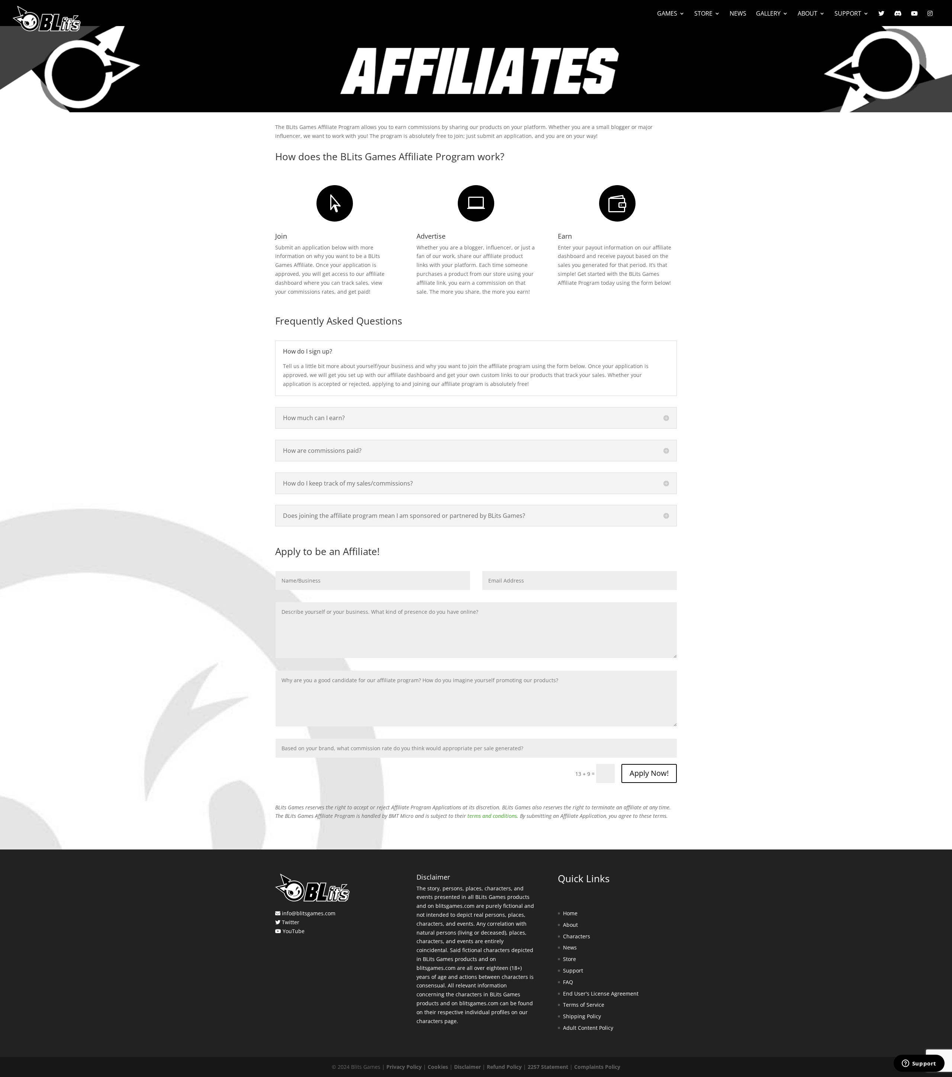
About (807, 14)
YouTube (294, 931)
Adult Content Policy (588, 1027)
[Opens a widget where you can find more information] (919, 1064)
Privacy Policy (404, 1066)
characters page (436, 1021)
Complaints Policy (597, 1066)
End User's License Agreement (601, 993)
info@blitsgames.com (308, 913)
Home (570, 913)
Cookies (438, 1066)
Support (847, 14)
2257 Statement (548, 1066)
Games (667, 14)
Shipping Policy (582, 1016)
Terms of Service (583, 1004)
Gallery (768, 14)
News (738, 14)
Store (703, 14)
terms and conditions (492, 815)
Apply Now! (649, 773)
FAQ (568, 982)
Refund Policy (504, 1066)
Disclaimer (467, 1066)
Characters (576, 936)
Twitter (290, 922)
